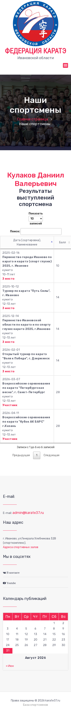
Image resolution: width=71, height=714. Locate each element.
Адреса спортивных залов (20, 547)
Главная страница (32, 119)
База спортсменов (35, 705)
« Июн (10, 666)
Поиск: (15, 231)
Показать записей (36, 218)
